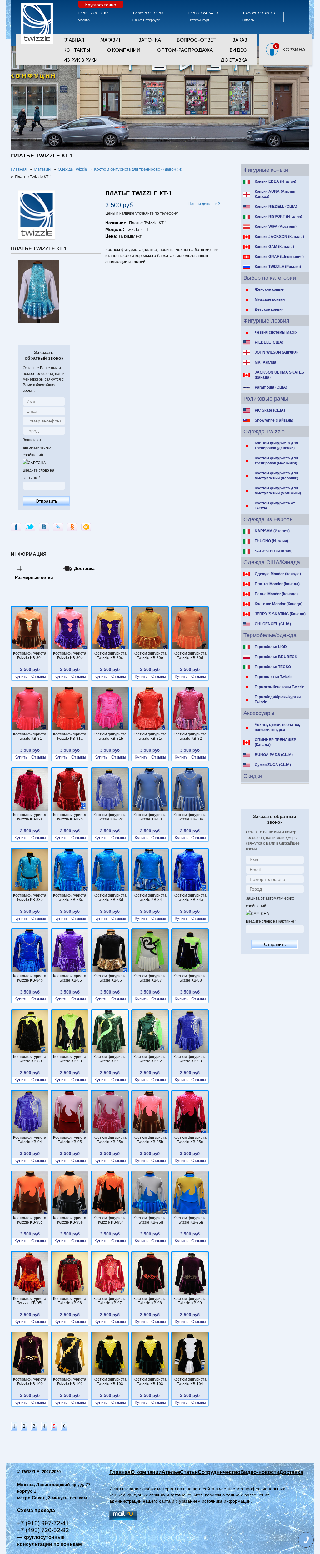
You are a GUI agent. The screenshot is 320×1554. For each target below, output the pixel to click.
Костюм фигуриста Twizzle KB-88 (190, 978)
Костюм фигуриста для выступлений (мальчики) (278, 490)
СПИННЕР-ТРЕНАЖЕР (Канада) (275, 742)
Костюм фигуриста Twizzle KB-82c (110, 817)
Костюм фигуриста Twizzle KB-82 (190, 736)
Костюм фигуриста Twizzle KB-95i (29, 1300)
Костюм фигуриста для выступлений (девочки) (276, 475)
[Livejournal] (58, 527)
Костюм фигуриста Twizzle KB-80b (69, 655)
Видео (238, 50)
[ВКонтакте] (44, 527)
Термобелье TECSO (273, 667)
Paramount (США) (271, 387)
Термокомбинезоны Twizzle (279, 687)
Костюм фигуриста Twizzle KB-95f (110, 1220)
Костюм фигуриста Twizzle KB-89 (29, 1059)
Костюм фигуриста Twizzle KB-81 (29, 736)
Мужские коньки (270, 299)
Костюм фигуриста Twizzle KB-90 (69, 1059)
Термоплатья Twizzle (273, 677)
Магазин (111, 40)
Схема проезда (36, 1510)
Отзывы (38, 676)
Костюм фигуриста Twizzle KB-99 (190, 1300)
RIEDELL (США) (269, 342)
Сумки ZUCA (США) (273, 765)
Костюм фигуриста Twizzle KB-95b (150, 1139)
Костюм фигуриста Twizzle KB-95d (29, 1220)
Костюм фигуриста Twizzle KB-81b (110, 736)
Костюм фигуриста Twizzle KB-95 (69, 1139)
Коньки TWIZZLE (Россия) (278, 266)
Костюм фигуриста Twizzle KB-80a (29, 655)
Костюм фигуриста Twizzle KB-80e (150, 655)
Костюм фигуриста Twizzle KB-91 (110, 1059)
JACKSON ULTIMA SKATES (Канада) (279, 375)
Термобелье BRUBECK (276, 657)
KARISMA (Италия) (272, 531)
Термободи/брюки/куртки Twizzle (278, 699)
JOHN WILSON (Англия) (276, 352)
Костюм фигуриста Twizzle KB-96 (69, 1300)
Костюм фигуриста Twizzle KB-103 (110, 1381)
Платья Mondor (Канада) (277, 584)
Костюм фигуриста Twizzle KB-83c (69, 897)
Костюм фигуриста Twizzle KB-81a (69, 736)
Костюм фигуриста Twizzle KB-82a (29, 817)
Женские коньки (269, 289)
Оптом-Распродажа (185, 50)
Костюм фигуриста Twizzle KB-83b (29, 897)
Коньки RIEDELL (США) (276, 206)
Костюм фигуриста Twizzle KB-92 (150, 1059)
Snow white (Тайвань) (274, 420)
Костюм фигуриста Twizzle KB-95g (150, 1220)
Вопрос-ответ (197, 40)
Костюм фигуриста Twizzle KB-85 (69, 978)
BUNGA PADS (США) (274, 755)
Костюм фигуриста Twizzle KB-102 (69, 1381)
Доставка (233, 60)
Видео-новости (259, 1472)
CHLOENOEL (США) (273, 624)
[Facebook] (16, 527)
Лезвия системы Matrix (276, 332)
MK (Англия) (266, 362)
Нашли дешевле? (204, 204)
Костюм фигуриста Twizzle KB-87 (150, 978)
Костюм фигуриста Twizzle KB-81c (150, 736)
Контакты (76, 50)
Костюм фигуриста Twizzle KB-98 (150, 1300)
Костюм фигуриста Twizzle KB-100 (29, 1381)
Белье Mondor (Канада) (276, 594)
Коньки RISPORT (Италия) (278, 216)
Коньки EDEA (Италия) (275, 181)
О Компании (124, 50)
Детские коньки (269, 309)
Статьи (189, 1472)
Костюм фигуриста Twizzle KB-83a (190, 817)
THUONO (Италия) (271, 541)
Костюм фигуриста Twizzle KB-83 (150, 817)
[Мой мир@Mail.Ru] (86, 527)
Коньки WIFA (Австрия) (276, 226)
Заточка (149, 40)
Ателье (171, 1472)
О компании (146, 1472)
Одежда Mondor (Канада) (278, 574)
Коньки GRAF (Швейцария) (279, 256)
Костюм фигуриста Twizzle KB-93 (190, 1059)
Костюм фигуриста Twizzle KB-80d (190, 655)
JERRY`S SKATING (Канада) (280, 614)
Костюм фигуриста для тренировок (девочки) (276, 445)
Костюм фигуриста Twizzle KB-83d (110, 897)
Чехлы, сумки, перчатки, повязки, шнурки (277, 727)
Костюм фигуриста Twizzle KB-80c (110, 655)
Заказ (239, 40)
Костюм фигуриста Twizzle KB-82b (69, 817)
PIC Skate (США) (270, 410)
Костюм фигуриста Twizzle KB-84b (29, 978)
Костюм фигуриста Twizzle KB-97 (110, 1300)
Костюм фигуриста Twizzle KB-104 (190, 1381)
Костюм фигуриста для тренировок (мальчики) (276, 460)
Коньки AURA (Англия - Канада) (276, 194)
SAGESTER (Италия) (273, 551)
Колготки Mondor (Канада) (278, 604)
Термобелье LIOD (271, 647)
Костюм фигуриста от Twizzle (275, 505)
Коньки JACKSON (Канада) (279, 236)
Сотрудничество (219, 1472)
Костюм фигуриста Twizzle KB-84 (150, 897)
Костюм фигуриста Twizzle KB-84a (190, 897)
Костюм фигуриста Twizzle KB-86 (110, 978)
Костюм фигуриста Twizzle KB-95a (110, 1139)
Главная (73, 40)
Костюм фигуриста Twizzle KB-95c (190, 1139)
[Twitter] (30, 527)
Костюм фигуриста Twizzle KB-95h (190, 1220)
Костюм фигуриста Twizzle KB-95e (69, 1220)
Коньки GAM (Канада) (274, 246)
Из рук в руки (80, 60)
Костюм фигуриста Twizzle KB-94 (29, 1139)
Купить (21, 676)
